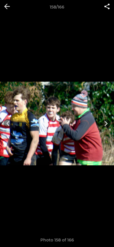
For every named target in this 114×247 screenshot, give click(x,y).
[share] (106, 7)
